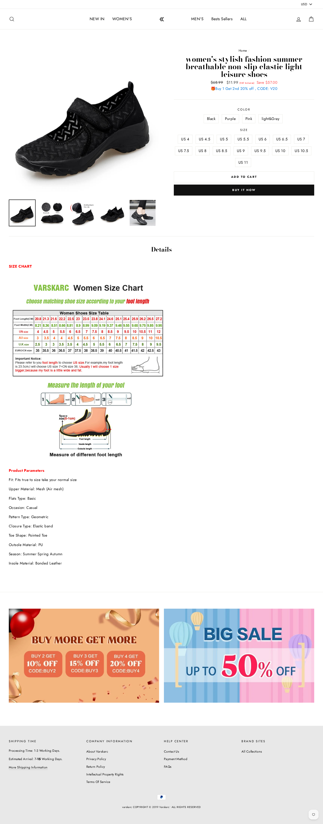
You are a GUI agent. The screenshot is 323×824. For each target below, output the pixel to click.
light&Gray (270, 118)
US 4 (185, 139)
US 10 (280, 150)
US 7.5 (183, 150)
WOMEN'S (122, 19)
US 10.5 (301, 150)
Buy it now (244, 190)
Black (211, 118)
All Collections (251, 751)
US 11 (243, 162)
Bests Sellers (222, 19)
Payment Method (175, 759)
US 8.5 (221, 150)
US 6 (263, 139)
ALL (243, 19)
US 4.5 (204, 139)
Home (243, 50)
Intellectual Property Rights (105, 774)
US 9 (241, 150)
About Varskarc (97, 751)
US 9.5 (260, 150)
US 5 (224, 139)
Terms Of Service (98, 782)
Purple (230, 118)
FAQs (168, 766)
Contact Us (171, 751)
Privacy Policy (96, 759)
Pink (248, 118)
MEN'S (197, 19)
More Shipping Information (28, 767)
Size (244, 130)
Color (244, 109)
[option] (84, 121)
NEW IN (97, 19)
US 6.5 (282, 139)
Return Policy (95, 766)
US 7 (301, 139)
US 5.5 (243, 139)
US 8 (203, 150)
